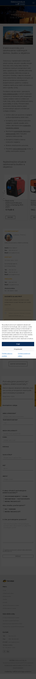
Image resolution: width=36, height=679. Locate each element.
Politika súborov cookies (7, 355)
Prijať (18, 344)
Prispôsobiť (18, 349)
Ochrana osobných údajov (24, 355)
